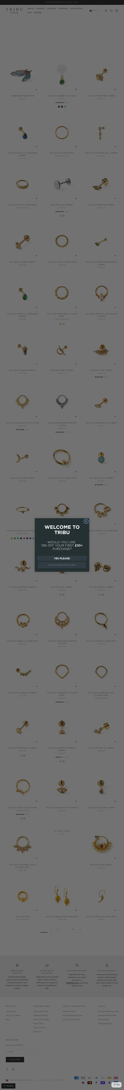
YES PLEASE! (62, 558)
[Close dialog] (86, 521)
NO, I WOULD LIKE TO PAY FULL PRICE (62, 565)
